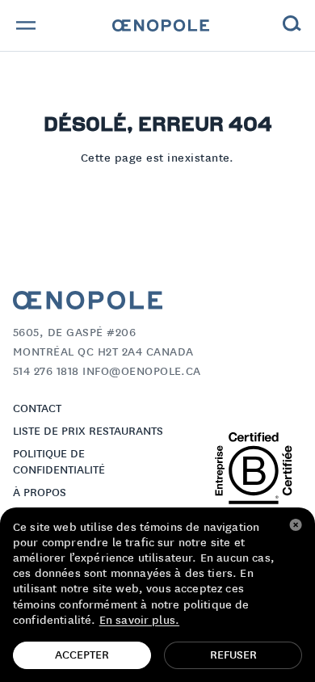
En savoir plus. (139, 620)
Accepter (82, 655)
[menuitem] (160, 25)
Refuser (233, 655)
